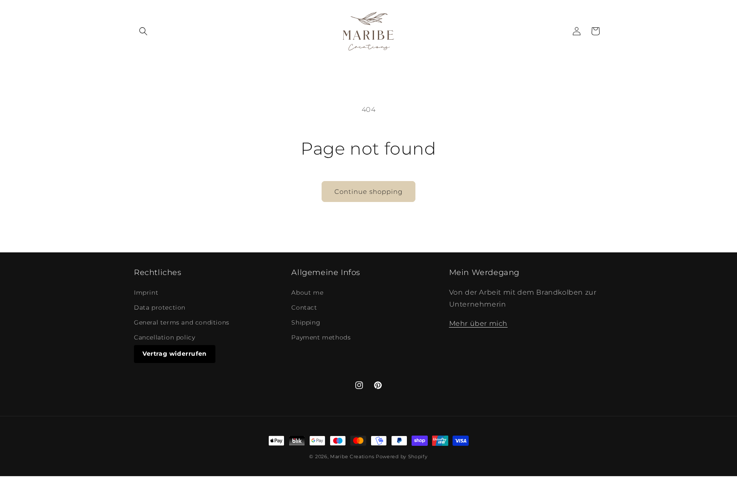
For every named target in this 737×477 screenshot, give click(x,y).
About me (307, 292)
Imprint (146, 292)
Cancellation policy (164, 337)
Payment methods (321, 337)
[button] (143, 31)
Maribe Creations (352, 456)
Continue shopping (368, 191)
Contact (304, 307)
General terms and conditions (181, 322)
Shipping (305, 322)
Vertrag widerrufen (174, 353)
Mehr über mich (478, 323)
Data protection (160, 307)
